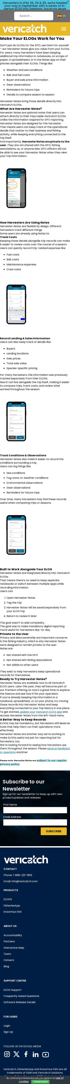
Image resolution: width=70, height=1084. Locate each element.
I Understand (40, 1081)
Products (11, 890)
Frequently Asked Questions (21, 996)
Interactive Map (14, 948)
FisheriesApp (12, 905)
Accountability (13, 935)
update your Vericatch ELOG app (41, 712)
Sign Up (8, 1032)
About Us (10, 926)
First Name (10, 804)
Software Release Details (19, 1002)
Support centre (15, 981)
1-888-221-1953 (22, 875)
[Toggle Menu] (63, 28)
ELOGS (8, 899)
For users (10, 1017)
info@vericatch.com (25, 881)
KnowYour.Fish (13, 912)
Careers (9, 960)
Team (7, 954)
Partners (9, 941)
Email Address (12, 817)
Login (7, 1026)
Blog (6, 966)
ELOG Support (12, 990)
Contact (10, 869)
